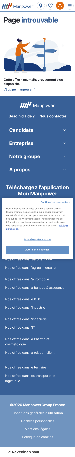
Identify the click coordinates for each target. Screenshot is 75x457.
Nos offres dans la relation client (30, 353)
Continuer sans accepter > (55, 202)
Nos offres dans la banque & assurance (34, 288)
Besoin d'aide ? (22, 116)
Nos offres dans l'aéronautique (28, 259)
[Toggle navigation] (70, 6)
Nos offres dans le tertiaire (25, 367)
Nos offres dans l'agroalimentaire (30, 268)
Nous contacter (52, 116)
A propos (19, 169)
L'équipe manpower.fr (20, 89)
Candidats (21, 130)
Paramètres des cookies (37, 239)
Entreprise (21, 143)
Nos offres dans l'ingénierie (26, 319)
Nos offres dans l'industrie (25, 307)
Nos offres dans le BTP (22, 299)
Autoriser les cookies (37, 249)
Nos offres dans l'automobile (27, 279)
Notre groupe (24, 156)
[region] (37, 228)
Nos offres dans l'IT (20, 327)
